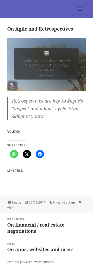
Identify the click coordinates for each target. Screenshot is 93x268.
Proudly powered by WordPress (30, 262)
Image (16, 202)
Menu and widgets (80, 14)
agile (10, 207)
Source (13, 131)
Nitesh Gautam (64, 202)
